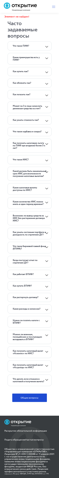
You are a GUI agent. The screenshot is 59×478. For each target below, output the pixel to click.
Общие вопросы (29, 397)
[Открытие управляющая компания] (20, 6)
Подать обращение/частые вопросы (24, 439)
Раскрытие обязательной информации (25, 430)
